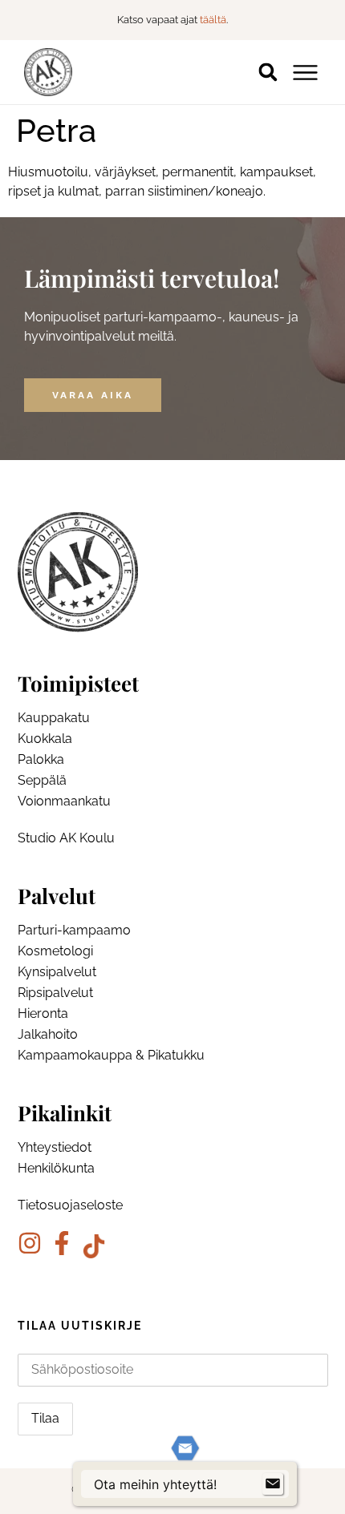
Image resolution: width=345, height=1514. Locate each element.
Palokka (41, 759)
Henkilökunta (56, 1168)
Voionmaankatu (64, 801)
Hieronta (43, 1013)
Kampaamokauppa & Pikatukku (111, 1055)
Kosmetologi (55, 951)
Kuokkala (45, 738)
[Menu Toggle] (305, 73)
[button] (267, 72)
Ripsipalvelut (55, 992)
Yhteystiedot (54, 1147)
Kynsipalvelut (57, 971)
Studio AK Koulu (66, 838)
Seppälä (42, 780)
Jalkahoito (48, 1034)
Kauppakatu (54, 717)
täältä (213, 20)
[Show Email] (272, 1484)
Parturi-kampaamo (74, 930)
